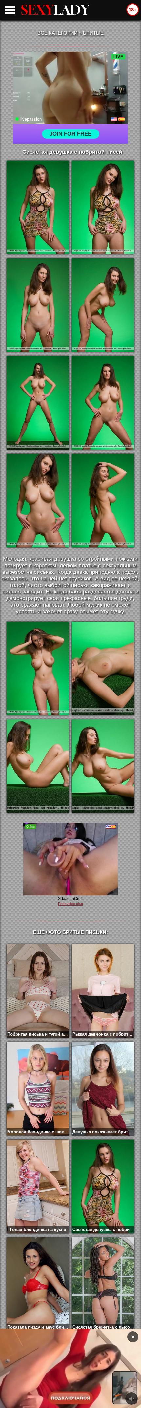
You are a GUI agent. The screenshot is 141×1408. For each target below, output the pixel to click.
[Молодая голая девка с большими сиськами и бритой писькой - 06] (103, 403)
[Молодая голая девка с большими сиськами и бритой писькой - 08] (103, 500)
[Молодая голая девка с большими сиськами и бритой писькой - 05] (38, 403)
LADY (55, 10)
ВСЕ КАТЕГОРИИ (57, 33)
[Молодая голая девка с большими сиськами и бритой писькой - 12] (103, 766)
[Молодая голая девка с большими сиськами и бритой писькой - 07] (38, 500)
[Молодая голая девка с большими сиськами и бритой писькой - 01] (38, 207)
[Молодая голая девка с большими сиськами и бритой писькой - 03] (38, 305)
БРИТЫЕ (93, 33)
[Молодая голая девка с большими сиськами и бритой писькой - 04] (103, 305)
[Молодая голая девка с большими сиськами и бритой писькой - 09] (38, 668)
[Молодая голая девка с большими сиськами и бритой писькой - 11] (38, 766)
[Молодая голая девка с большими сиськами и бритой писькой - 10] (103, 668)
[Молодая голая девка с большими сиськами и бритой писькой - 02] (103, 207)
